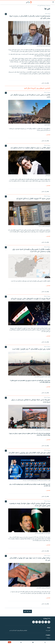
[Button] (45, 83)
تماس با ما (48, 630)
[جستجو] (45, 642)
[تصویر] (33, 642)
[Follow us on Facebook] (49, 622)
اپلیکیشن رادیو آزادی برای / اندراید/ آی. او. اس (18, 630)
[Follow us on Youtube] (42, 622)
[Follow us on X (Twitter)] (46, 622)
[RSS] (33, 622)
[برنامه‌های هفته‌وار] (21, 642)
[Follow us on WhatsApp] (36, 622)
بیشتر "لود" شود (27, 611)
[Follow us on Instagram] (39, 622)
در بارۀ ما (48, 638)
